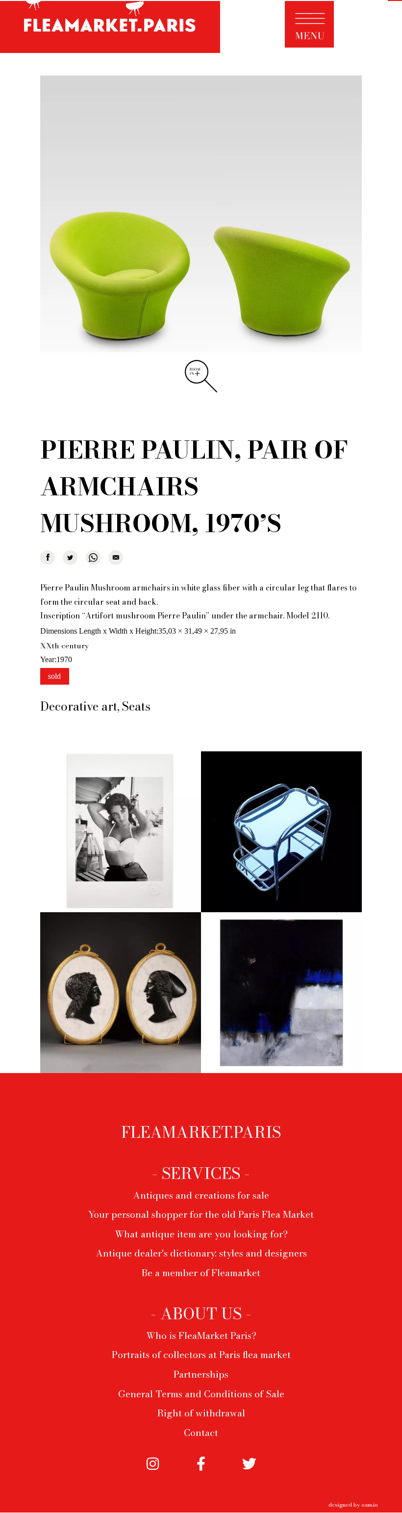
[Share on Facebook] (47, 557)
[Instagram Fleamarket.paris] (152, 1472)
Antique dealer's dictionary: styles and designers (201, 1253)
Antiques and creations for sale (201, 1195)
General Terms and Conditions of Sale (201, 1393)
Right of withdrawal (201, 1413)
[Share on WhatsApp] (93, 557)
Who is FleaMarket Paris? (201, 1335)
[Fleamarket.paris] (110, 28)
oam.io (369, 1504)
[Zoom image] (201, 237)
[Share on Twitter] (70, 557)
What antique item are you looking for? (201, 1234)
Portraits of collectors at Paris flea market (201, 1354)
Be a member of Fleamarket (201, 1272)
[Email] (115, 557)
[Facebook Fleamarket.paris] (201, 1472)
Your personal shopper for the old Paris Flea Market (201, 1214)
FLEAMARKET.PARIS (201, 1132)
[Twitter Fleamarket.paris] (249, 1472)
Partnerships (201, 1374)
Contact (201, 1432)
